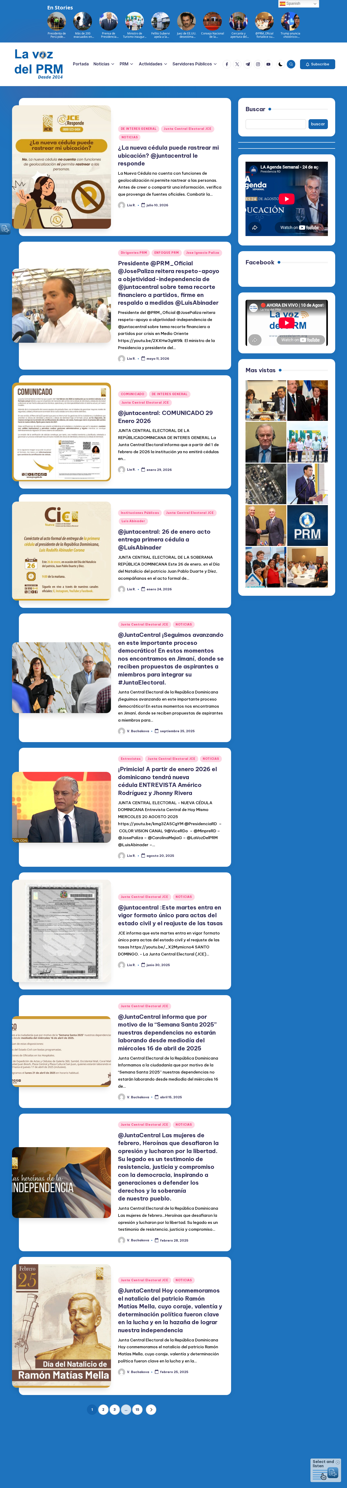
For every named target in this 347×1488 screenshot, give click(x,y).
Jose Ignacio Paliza (203, 252)
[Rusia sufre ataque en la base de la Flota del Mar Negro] (265, 484)
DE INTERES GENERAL (139, 129)
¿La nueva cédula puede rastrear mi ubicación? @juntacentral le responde (168, 155)
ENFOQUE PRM (166, 252)
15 (137, 1410)
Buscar (255, 109)
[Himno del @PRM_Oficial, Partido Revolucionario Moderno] (307, 525)
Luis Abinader (133, 521)
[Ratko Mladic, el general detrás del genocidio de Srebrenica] (265, 442)
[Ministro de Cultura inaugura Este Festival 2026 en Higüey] (307, 484)
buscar (318, 124)
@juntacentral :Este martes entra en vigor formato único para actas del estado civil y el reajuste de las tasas (170, 915)
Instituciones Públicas (140, 513)
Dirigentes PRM (134, 252)
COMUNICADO (132, 394)
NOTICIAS (130, 137)
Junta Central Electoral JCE (187, 129)
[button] (317, 64)
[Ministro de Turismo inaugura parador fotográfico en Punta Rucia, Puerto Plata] (307, 442)
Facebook (260, 262)
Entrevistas (131, 759)
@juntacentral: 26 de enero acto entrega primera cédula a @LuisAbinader (164, 539)
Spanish (292, 3)
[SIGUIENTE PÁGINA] (151, 1409)
